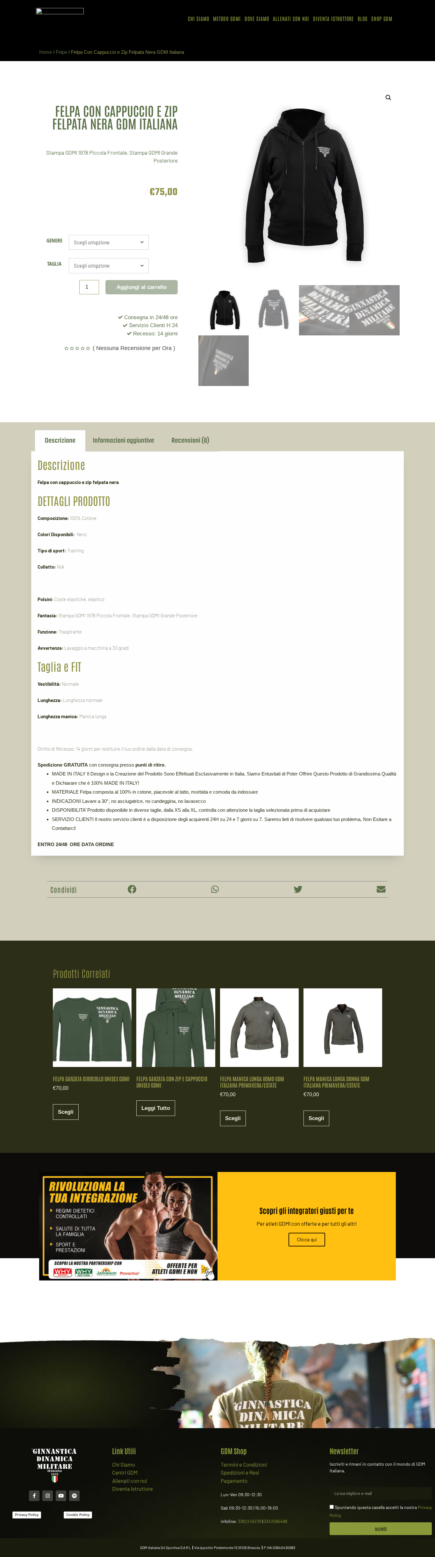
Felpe (61, 52)
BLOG (362, 18)
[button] (388, 97)
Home (45, 52)
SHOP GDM (381, 18)
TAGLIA (54, 263)
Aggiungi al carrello (142, 287)
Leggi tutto (155, 1108)
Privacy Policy (27, 1514)
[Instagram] (47, 1495)
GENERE (54, 240)
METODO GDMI (227, 18)
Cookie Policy (77, 1514)
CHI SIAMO (198, 18)
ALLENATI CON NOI (291, 18)
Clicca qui (307, 1239)
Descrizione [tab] (60, 440)
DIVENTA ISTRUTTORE (333, 18)
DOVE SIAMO (257, 18)
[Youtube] (61, 1495)
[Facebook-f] (34, 1495)
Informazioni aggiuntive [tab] (123, 440)
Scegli (66, 1112)
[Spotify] (74, 1495)
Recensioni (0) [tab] (190, 440)
